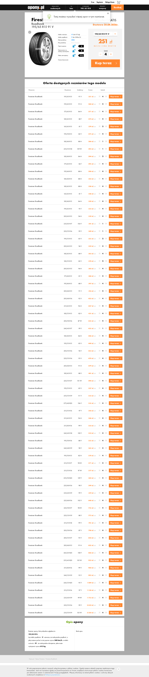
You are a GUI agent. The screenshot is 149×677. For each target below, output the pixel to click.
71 (81, 55)
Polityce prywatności (52, 675)
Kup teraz (103, 63)
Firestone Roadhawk (35, 97)
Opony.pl (31, 659)
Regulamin (100, 2)
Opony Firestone (39, 659)
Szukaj (117, 7)
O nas (92, 2)
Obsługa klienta (109, 2)
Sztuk (106, 51)
